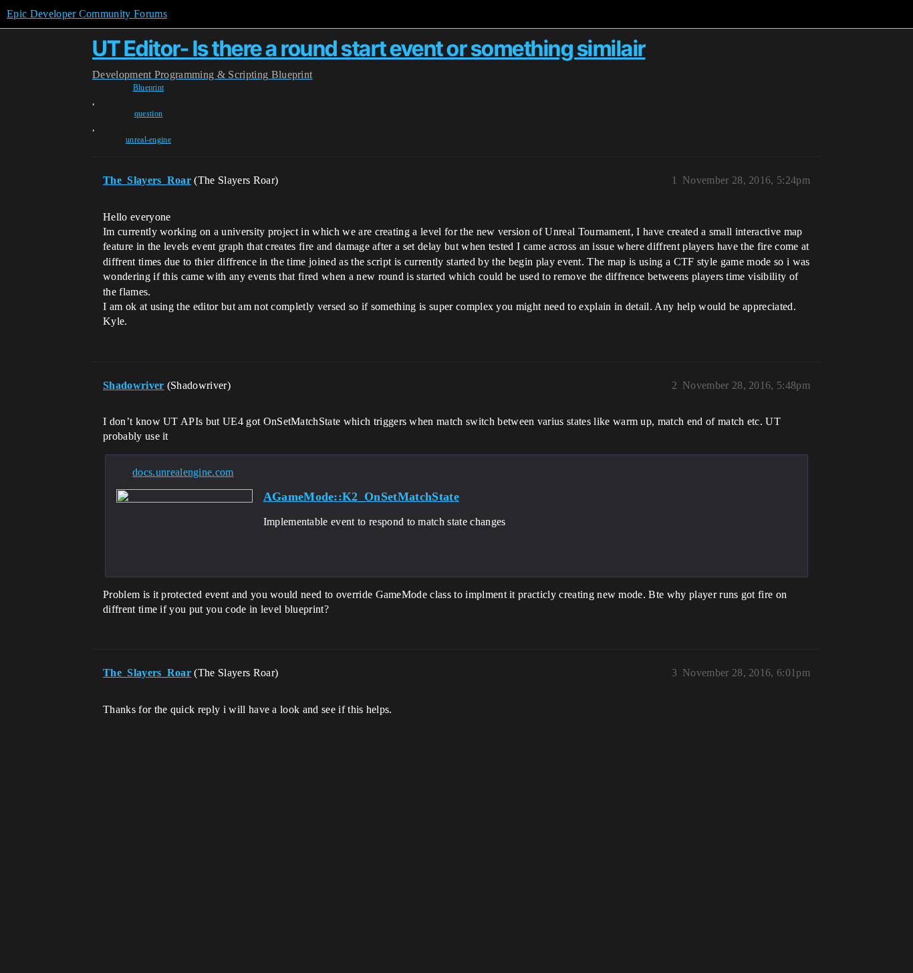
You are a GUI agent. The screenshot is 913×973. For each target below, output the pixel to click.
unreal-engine (148, 139)
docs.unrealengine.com (183, 472)
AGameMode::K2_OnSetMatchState (361, 496)
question (148, 113)
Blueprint (148, 87)
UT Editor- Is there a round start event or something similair (369, 48)
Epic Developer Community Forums (87, 13)
